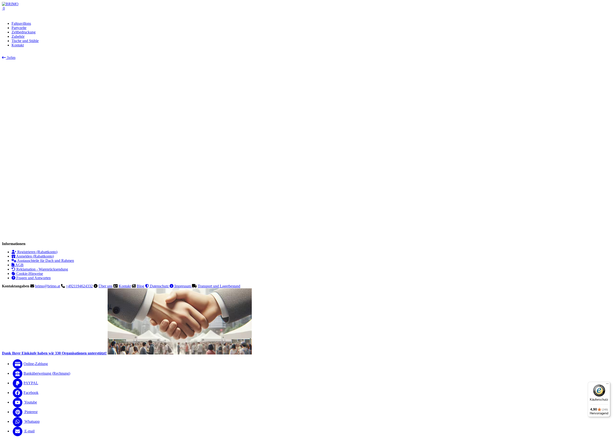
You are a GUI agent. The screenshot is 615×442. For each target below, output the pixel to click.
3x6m (10, 58)
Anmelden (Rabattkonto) (34, 256)
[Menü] (607, 385)
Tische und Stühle (25, 41)
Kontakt (125, 286)
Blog (140, 286)
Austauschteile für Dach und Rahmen (45, 261)
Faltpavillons (21, 23)
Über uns (105, 286)
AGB (19, 265)
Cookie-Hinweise (29, 274)
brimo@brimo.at (47, 286)
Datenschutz (159, 286)
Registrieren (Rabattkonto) (36, 252)
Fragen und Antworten (33, 278)
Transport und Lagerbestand (219, 286)
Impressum (182, 286)
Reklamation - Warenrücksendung (41, 269)
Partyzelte (19, 28)
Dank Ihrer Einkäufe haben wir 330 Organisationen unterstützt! (54, 353)
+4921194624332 (79, 286)
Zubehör (18, 36)
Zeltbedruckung (24, 32)
